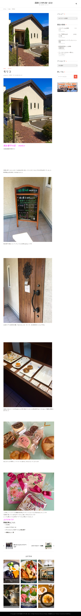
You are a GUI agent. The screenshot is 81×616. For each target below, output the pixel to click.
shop (4, 68)
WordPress (67, 614)
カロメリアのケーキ (11, 527)
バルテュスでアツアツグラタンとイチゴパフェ (46, 605)
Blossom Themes (55, 614)
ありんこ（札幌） (46, 580)
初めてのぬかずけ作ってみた (11, 580)
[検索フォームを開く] (76, 3)
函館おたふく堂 (10, 532)
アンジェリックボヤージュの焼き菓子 (15, 530)
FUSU (11, 605)
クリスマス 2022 (29, 580)
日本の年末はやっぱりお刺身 (29, 605)
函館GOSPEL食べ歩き (44, 3)
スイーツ (9, 68)
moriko (8, 524)
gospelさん (6, 75)
